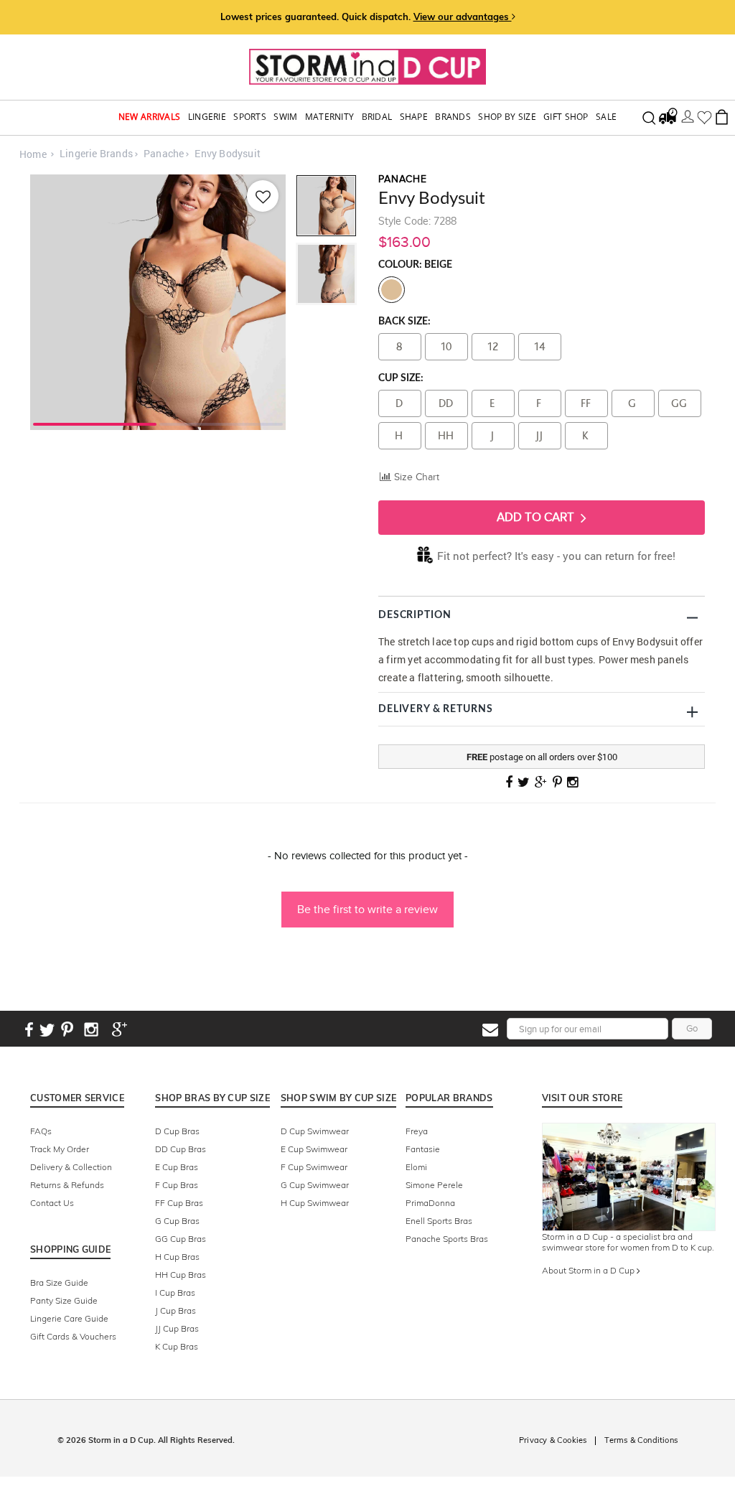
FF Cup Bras (179, 1202)
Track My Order (59, 1149)
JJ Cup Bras (177, 1328)
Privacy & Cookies (552, 1440)
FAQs (41, 1131)
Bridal (377, 117)
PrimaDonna (430, 1202)
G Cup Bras (177, 1220)
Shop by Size (507, 117)
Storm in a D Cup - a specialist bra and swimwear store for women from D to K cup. (628, 1242)
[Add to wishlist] (262, 196)
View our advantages (462, 16)
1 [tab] (94, 423)
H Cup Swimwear (315, 1202)
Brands (453, 117)
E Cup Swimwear (314, 1149)
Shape (414, 117)
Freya (417, 1131)
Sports (249, 117)
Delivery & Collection (71, 1167)
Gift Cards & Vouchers (73, 1336)
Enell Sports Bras (439, 1220)
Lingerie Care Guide (69, 1318)
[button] (367, 902)
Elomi (416, 1167)
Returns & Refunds (67, 1184)
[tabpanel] (158, 302)
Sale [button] (606, 117)
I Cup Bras (175, 1292)
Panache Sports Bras (447, 1238)
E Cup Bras (176, 1167)
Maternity (330, 117)
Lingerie (207, 117)
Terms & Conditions (641, 1440)
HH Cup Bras (180, 1274)
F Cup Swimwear (314, 1167)
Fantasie (423, 1149)
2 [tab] (221, 423)
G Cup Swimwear (315, 1184)
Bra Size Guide (59, 1282)
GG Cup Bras (180, 1238)
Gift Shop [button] (566, 117)
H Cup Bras (177, 1256)
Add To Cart (537, 517)
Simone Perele (434, 1184)
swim (285, 117)
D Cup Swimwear (315, 1131)
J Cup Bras (175, 1310)
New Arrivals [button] (149, 117)
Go (692, 1028)
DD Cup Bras (180, 1149)
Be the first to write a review (367, 909)
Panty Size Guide (64, 1300)
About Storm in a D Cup (589, 1270)
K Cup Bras (176, 1346)
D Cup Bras (177, 1131)
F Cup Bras (176, 1184)
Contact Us (52, 1202)
